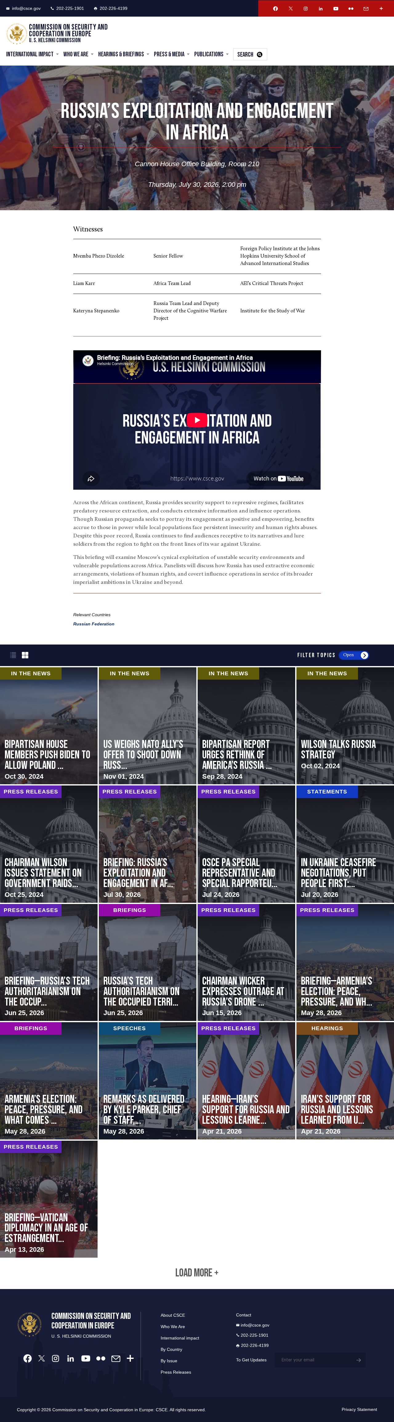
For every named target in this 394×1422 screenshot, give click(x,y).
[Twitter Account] (290, 8)
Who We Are (75, 54)
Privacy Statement (359, 1409)
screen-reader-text (147, 725)
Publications (208, 54)
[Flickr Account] (351, 8)
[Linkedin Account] (321, 8)
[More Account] (381, 8)
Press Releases (176, 1372)
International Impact (30, 54)
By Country (171, 1349)
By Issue (169, 1360)
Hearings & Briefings (121, 54)
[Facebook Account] (275, 8)
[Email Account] (366, 8)
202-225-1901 (70, 8)
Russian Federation (94, 623)
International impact (180, 1338)
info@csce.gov (26, 8)
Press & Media (169, 54)
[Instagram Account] (305, 8)
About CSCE (173, 1315)
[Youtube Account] (336, 8)
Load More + (197, 1273)
